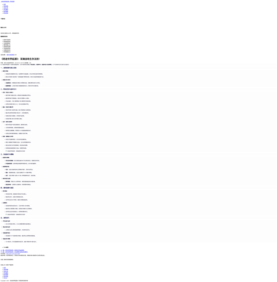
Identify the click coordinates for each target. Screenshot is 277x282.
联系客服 (5, 11)
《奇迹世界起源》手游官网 (7, 1)
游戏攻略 (5, 6)
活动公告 (5, 8)
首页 (4, 4)
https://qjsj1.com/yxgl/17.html (13, 253)
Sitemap (5, 277)
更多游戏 (5, 13)
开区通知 (5, 9)
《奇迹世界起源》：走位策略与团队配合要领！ (14, 252)
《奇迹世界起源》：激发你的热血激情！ (13, 250)
